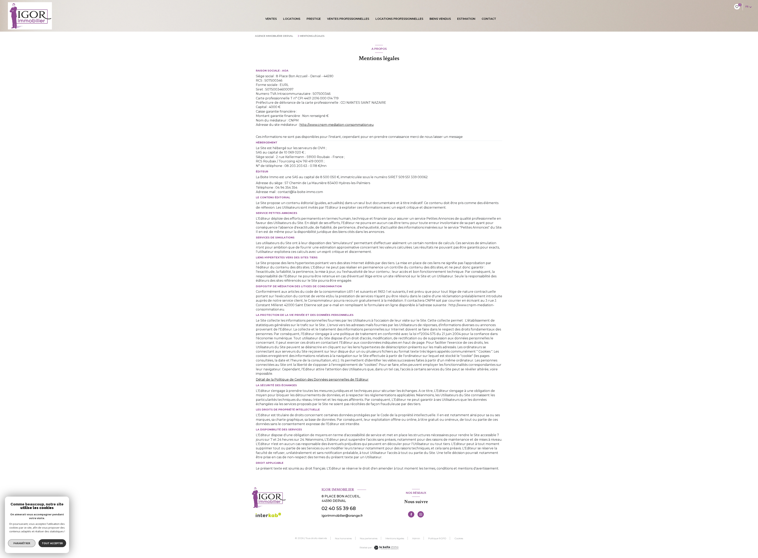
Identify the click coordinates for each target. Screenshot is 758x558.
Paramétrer (21, 543)
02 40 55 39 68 (339, 508)
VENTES (271, 18)
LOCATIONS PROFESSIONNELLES (399, 18)
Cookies (458, 538)
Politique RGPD (437, 538)
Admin (416, 538)
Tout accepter (52, 543)
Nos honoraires (343, 538)
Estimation (466, 18)
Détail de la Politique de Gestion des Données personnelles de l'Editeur (312, 379)
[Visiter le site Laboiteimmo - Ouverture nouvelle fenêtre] (385, 547)
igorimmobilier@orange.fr (342, 516)
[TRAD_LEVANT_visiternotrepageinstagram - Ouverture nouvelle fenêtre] (420, 514)
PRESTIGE (314, 18)
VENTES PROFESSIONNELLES (348, 18)
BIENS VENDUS (440, 18)
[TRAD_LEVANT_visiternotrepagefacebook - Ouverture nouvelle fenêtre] (411, 514)
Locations (291, 18)
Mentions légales (395, 538)
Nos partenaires (368, 538)
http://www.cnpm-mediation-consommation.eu (336, 125)
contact (489, 18)
